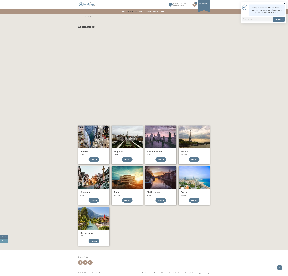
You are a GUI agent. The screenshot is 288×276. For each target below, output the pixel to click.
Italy (116, 192)
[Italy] (127, 177)
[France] (194, 137)
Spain (184, 192)
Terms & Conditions (175, 273)
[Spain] (194, 177)
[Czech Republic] (160, 137)
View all (94, 159)
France (184, 151)
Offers (148, 11)
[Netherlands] (160, 177)
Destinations (132, 11)
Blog (162, 11)
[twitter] (85, 262)
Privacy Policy (189, 273)
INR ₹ (5, 240)
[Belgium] (127, 137)
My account (203, 3)
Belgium (118, 151)
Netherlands (153, 192)
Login (208, 273)
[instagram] (90, 262)
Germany (85, 192)
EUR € (5, 236)
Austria (84, 151)
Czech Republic (155, 151)
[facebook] (80, 262)
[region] (144, 79)
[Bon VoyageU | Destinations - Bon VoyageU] (87, 4)
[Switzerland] (93, 218)
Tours (141, 11)
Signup (279, 19)
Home (123, 11)
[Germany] (93, 177)
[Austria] (93, 137)
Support (156, 11)
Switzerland (86, 233)
